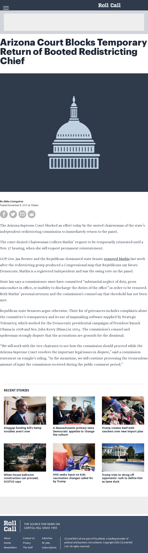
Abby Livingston (13, 201)
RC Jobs (46, 543)
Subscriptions (49, 547)
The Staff (28, 547)
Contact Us (29, 538)
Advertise (47, 538)
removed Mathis (117, 259)
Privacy (27, 543)
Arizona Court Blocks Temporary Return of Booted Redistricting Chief (73, 52)
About (7, 538)
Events (7, 543)
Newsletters (10, 547)
